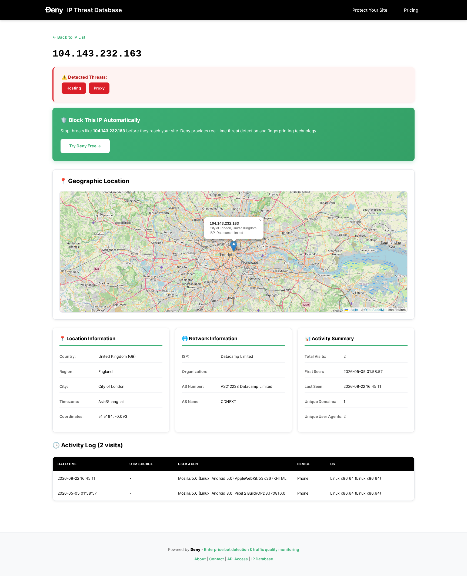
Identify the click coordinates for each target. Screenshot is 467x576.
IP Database (262, 559)
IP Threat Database (94, 10)
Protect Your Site (369, 10)
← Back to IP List (68, 37)
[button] (233, 246)
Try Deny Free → (85, 145)
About (200, 559)
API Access (237, 559)
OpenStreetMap (376, 309)
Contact (216, 559)
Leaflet (353, 309)
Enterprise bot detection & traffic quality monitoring (251, 549)
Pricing (411, 10)
